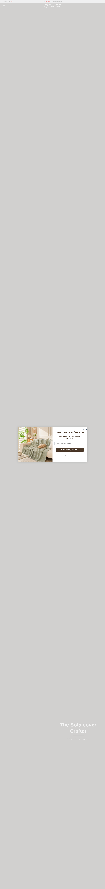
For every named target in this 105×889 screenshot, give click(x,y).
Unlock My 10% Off (69, 449)
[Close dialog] (84, 429)
